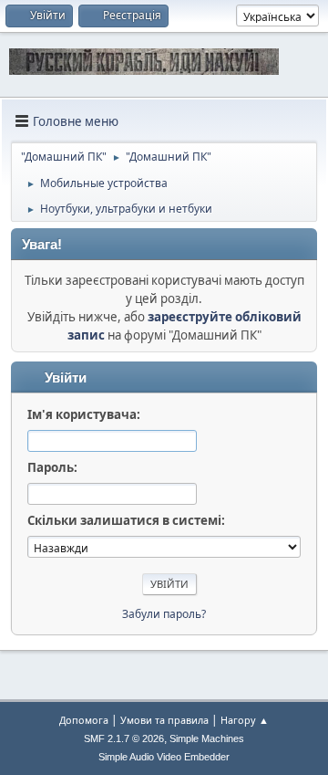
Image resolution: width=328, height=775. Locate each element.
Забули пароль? (164, 614)
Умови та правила (164, 720)
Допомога (83, 720)
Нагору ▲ (244, 720)
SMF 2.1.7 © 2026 (124, 738)
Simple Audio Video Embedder (164, 756)
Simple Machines (206, 738)
